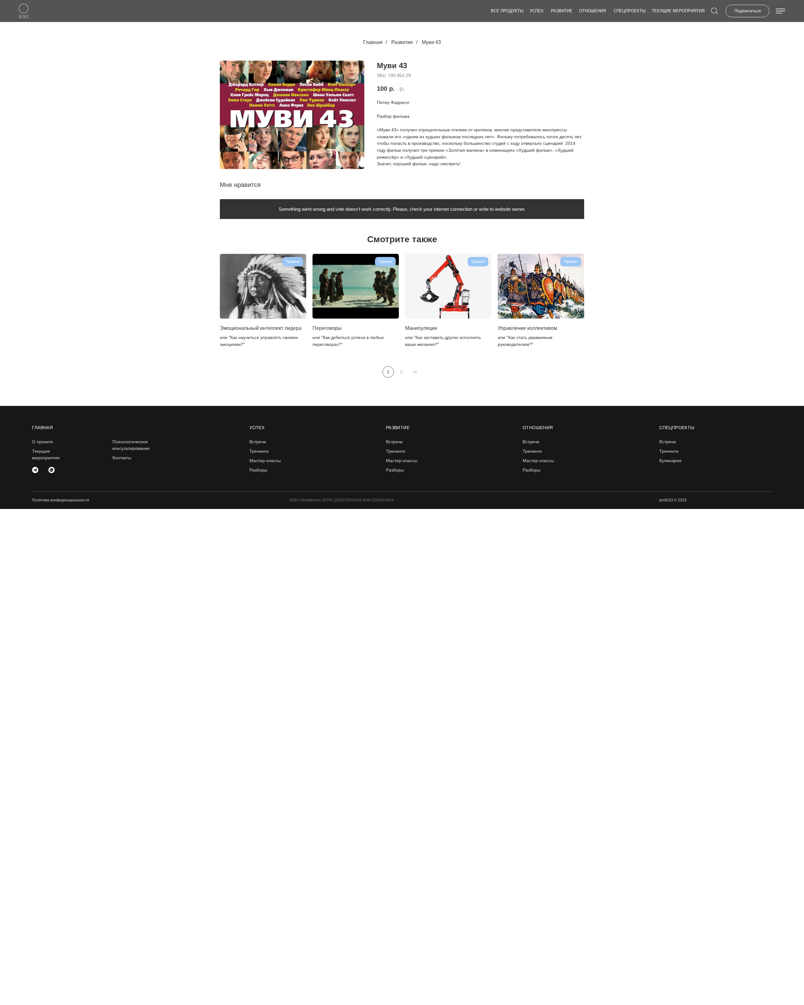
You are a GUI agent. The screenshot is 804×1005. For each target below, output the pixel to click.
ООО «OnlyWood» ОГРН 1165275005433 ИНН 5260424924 (341, 500)
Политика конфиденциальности (60, 500)
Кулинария (670, 460)
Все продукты (507, 10)
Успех (537, 10)
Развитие (562, 10)
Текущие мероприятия (678, 10)
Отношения (592, 10)
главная (42, 427)
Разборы (258, 469)
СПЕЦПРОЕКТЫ (630, 10)
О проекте (42, 441)
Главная (373, 42)
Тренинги (259, 451)
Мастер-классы (265, 460)
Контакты (121, 457)
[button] (747, 11)
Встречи (667, 441)
